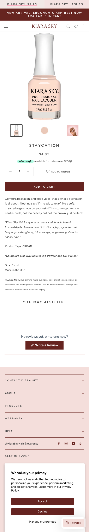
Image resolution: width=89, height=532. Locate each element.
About (10, 393)
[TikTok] (80, 443)
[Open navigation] (6, 26)
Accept (42, 501)
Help (9, 431)
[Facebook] (58, 443)
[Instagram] (66, 443)
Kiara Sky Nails (22, 4)
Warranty (14, 418)
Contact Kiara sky (21, 380)
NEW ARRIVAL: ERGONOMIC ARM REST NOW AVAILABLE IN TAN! (44, 14)
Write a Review (49, 346)
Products (13, 405)
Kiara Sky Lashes (66, 4)
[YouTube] (73, 443)
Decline (42, 511)
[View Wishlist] (76, 26)
